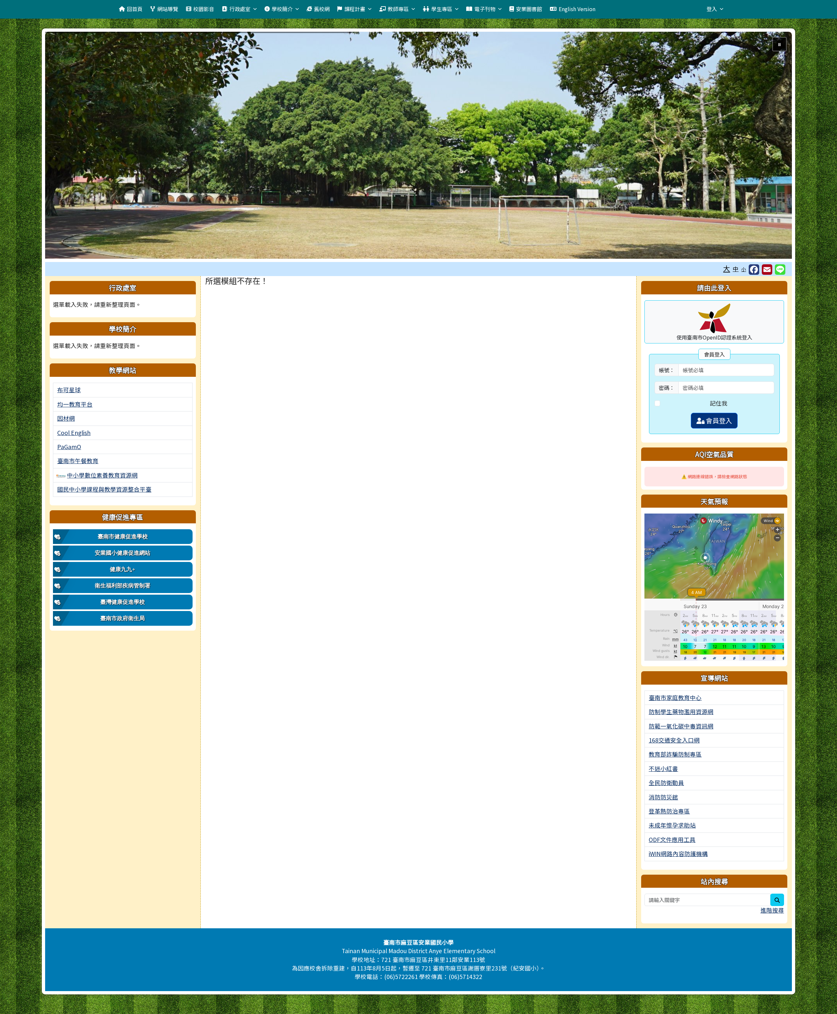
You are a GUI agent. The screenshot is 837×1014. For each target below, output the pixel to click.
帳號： (667, 370)
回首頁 (135, 9)
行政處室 (240, 9)
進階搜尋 (772, 910)
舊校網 (322, 9)
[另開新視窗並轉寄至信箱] (767, 269)
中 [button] (736, 269)
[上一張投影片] (61, 146)
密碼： (667, 388)
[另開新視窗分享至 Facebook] (754, 269)
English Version (577, 9)
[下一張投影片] (776, 146)
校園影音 (203, 9)
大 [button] (726, 268)
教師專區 (398, 9)
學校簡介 (282, 9)
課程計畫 (354, 9)
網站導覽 (167, 9)
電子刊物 (484, 9)
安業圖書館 (529, 9)
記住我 (718, 403)
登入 (712, 9)
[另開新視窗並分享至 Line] (780, 269)
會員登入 (718, 420)
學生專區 (441, 9)
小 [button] (743, 269)
